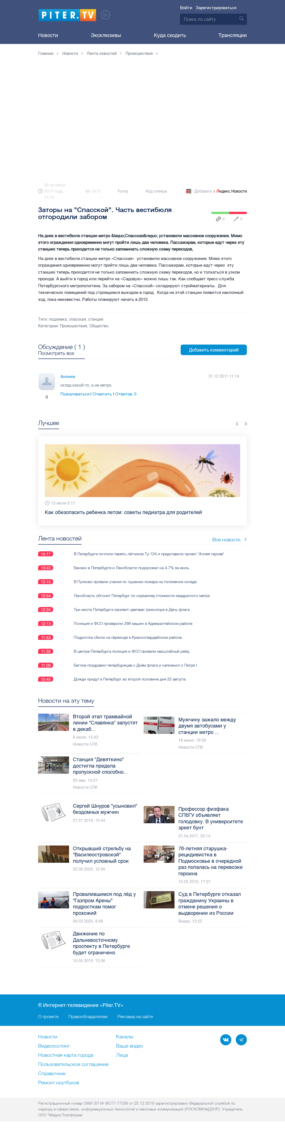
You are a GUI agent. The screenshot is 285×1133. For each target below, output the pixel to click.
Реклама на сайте (135, 1016)
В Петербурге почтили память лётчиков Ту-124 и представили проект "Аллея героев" (149, 553)
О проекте (48, 1016)
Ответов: (125, 394)
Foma (123, 191)
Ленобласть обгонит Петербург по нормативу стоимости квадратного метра (142, 595)
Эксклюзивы (106, 35)
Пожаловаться (74, 394)
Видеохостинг (54, 1046)
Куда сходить (170, 35)
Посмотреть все (56, 353)
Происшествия (73, 326)
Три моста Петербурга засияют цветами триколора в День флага (132, 609)
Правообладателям (87, 1016)
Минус (52, 397)
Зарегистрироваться (216, 7)
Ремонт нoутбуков (58, 1083)
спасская (77, 319)
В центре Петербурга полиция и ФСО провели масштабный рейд (131, 651)
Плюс (41, 397)
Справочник (52, 1074)
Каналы (124, 1037)
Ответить (102, 394)
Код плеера (156, 191)
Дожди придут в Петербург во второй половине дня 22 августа (130, 679)
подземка (58, 319)
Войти (186, 7)
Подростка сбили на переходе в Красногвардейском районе (128, 637)
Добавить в (220, 191)
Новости (48, 35)
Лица (122, 1055)
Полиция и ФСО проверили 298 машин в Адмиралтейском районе (133, 623)
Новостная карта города (65, 1055)
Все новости (226, 539)
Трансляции (232, 35)
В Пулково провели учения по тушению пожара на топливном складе (135, 581)
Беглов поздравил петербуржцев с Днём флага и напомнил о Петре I (135, 665)
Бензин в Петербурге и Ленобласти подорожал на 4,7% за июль (131, 567)
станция (95, 319)
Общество (98, 326)
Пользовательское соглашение (73, 1064)
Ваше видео (129, 1046)
